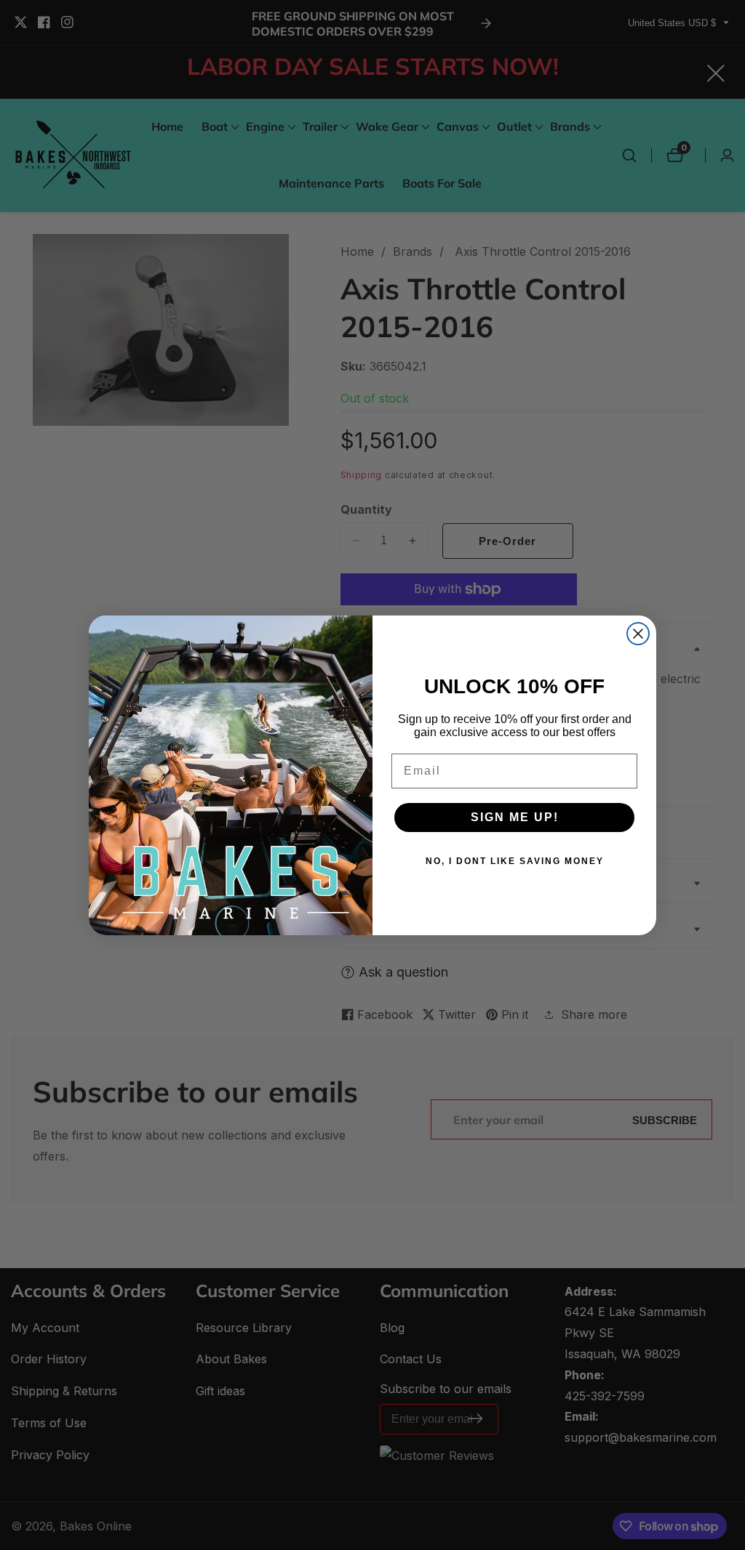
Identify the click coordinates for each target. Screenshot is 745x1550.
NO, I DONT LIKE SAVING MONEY (515, 861)
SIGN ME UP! (515, 817)
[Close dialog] (638, 634)
